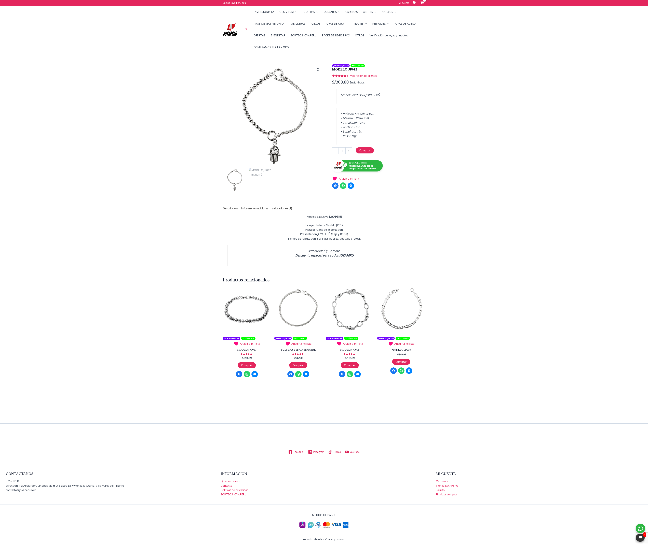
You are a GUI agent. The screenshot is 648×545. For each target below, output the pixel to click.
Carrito (440, 490)
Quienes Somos (230, 481)
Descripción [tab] (230, 208)
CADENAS (351, 12)
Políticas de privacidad (234, 490)
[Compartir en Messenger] (351, 185)
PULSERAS (308, 12)
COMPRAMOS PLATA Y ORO (271, 47)
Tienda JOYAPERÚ (447, 485)
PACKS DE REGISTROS (336, 35)
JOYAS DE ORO (335, 23)
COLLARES (330, 12)
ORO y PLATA (287, 12)
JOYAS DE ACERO (405, 23)
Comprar (364, 150)
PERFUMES (379, 23)
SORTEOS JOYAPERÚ (304, 35)
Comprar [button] (246, 365)
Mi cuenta (442, 481)
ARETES (368, 12)
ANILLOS (387, 12)
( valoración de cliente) (362, 76)
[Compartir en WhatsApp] (343, 185)
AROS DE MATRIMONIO (269, 23)
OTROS (359, 35)
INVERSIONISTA (264, 12)
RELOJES (358, 23)
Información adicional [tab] (254, 208)
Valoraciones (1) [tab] (282, 208)
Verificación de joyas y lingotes (389, 35)
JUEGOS (315, 23)
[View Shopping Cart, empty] (422, 3)
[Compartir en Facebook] (335, 185)
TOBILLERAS (297, 23)
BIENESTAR (278, 35)
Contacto (226, 485)
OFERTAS (259, 35)
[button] (246, 29)
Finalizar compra (446, 494)
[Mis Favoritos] (414, 2)
